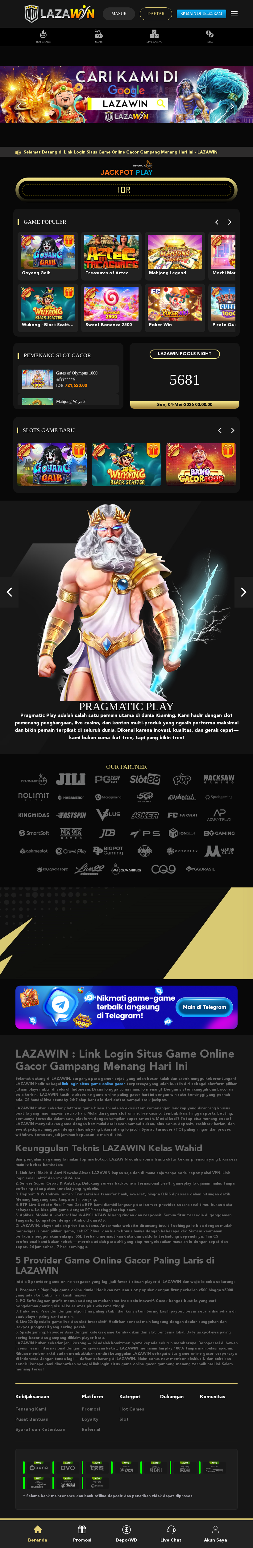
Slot (124, 1419)
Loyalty (90, 1419)
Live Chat (170, 1540)
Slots (98, 41)
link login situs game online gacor (93, 1084)
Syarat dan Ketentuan (40, 1429)
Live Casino (154, 41)
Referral (91, 1429)
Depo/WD (126, 1540)
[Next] (230, 222)
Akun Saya (215, 1540)
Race (210, 41)
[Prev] (217, 222)
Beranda (37, 1540)
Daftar (155, 13)
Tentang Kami (30, 1409)
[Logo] (59, 14)
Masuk (119, 13)
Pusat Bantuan (31, 1419)
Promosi (91, 1409)
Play (144, 172)
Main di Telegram (204, 13)
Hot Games (43, 41)
